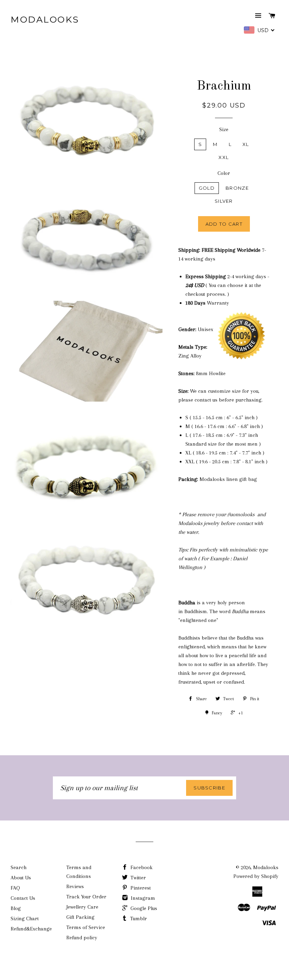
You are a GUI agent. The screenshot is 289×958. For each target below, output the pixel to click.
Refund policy (81, 937)
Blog (16, 908)
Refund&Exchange (31, 929)
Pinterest (140, 888)
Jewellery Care (82, 907)
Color (223, 173)
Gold (207, 188)
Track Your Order (86, 896)
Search (18, 867)
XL (245, 144)
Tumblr (138, 918)
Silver (224, 201)
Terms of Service (85, 927)
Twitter (137, 877)
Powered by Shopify (255, 876)
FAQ (15, 888)
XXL (224, 157)
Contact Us (23, 898)
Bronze (237, 188)
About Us (21, 877)
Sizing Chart (25, 918)
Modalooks (45, 19)
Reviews (75, 886)
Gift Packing (80, 917)
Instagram (142, 898)
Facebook (141, 867)
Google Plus (143, 908)
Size (223, 129)
